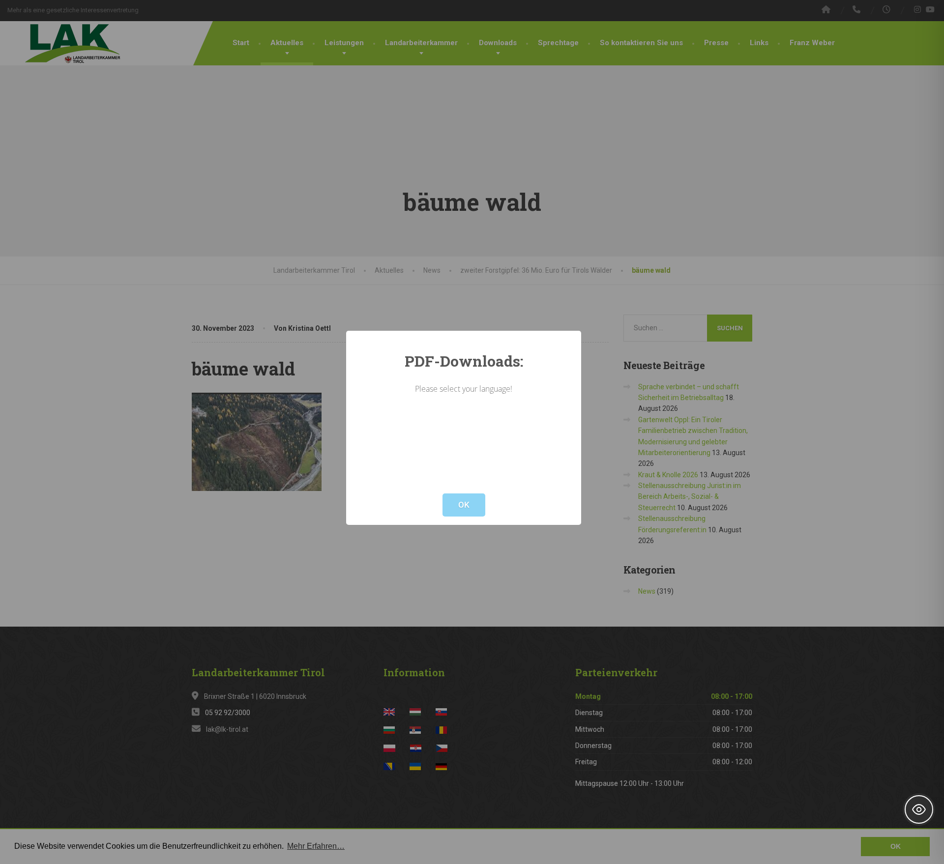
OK (464, 505)
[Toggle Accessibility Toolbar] (919, 809)
